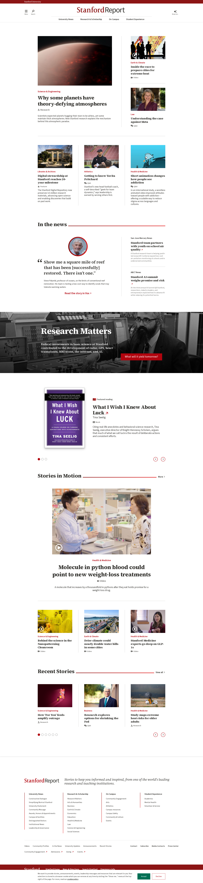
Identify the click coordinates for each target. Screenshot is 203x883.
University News (66, 19)
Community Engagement (116, 798)
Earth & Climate (138, 62)
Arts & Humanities (74, 802)
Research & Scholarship (91, 19)
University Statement (37, 806)
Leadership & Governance (39, 828)
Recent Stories (106, 846)
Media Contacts (158, 846)
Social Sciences (73, 831)
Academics (148, 798)
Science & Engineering (49, 91)
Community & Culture (114, 817)
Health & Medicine (139, 171)
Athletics (88, 171)
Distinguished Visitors (37, 820)
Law (132, 114)
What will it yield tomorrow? (141, 357)
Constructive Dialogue (38, 798)
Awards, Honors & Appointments (42, 813)
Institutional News (36, 824)
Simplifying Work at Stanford (40, 802)
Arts (107, 802)
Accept (144, 876)
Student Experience (135, 19)
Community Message (37, 809)
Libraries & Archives (47, 171)
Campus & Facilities (36, 817)
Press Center (173, 846)
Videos (27, 846)
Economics (71, 813)
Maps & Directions (71, 869)
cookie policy (72, 879)
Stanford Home (53, 869)
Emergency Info (108, 869)
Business (88, 710)
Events (108, 820)
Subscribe (144, 846)
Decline (159, 876)
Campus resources (113, 809)
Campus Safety (112, 813)
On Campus (114, 19)
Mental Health (150, 802)
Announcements (90, 846)
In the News (57, 846)
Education (71, 817)
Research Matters (74, 798)
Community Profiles (41, 846)
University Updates (72, 846)
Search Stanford (89, 869)
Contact (133, 846)
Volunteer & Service (152, 806)
